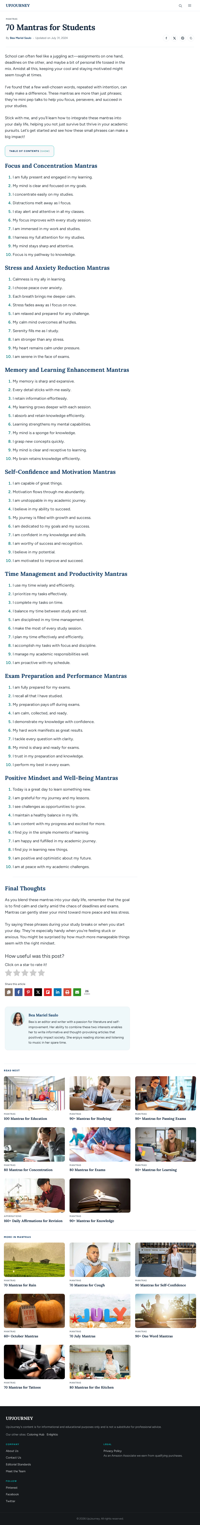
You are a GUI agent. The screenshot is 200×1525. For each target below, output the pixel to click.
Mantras (12, 19)
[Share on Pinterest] (28, 992)
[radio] (8, 973)
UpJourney (18, 5)
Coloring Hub (35, 1434)
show (45, 151)
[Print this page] (67, 992)
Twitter (10, 1501)
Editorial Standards (18, 1464)
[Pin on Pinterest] (182, 38)
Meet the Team (16, 1471)
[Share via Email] (77, 992)
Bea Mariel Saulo (20, 38)
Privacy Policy (113, 1451)
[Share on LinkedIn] (58, 992)
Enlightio (52, 1434)
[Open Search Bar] (180, 5)
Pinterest (12, 1487)
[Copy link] (191, 38)
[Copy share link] (9, 992)
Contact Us (13, 1457)
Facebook (12, 1494)
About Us (12, 1451)
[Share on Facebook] (166, 38)
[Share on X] (174, 38)
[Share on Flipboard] (48, 992)
